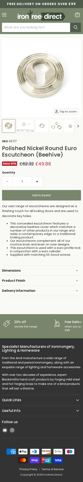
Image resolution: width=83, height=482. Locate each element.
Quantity (8, 172)
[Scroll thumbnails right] (77, 126)
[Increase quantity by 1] (37, 181)
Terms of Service (53, 469)
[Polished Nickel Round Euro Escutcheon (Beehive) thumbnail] (8, 125)
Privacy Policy (28, 469)
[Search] (75, 27)
